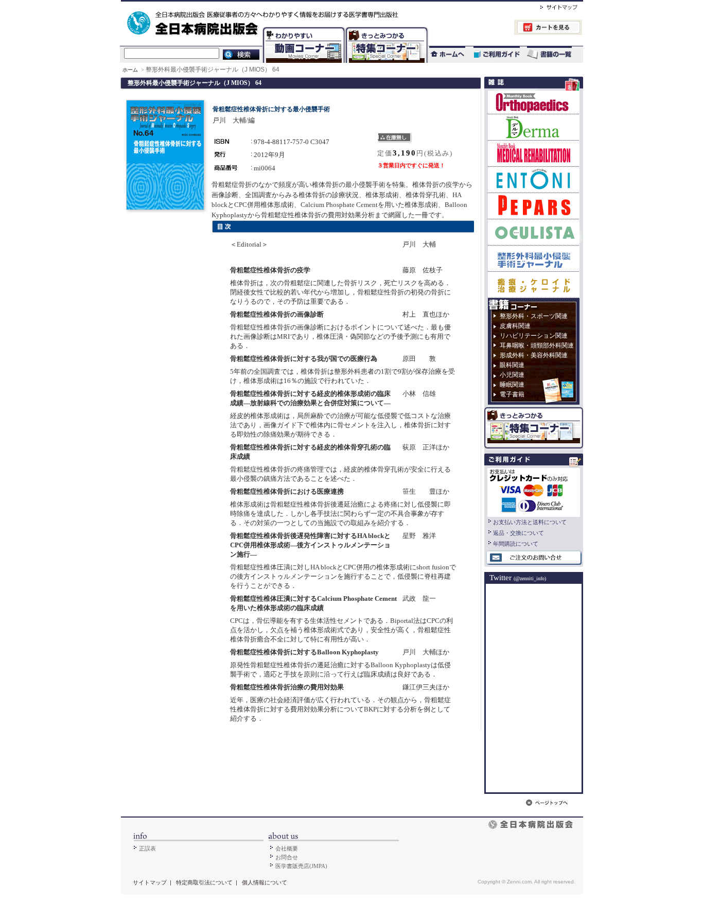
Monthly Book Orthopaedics (533, 102)
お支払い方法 (533, 491)
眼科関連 (512, 365)
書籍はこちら (550, 54)
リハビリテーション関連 (534, 335)
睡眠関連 (512, 384)
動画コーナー (301, 28)
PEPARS (533, 206)
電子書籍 (512, 394)
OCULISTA (533, 232)
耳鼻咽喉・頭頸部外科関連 (537, 345)
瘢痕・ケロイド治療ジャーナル (533, 284)
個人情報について (264, 882)
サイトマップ (548, 5)
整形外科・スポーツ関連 (534, 316)
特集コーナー (386, 28)
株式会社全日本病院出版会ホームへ (317, 5)
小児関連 (512, 374)
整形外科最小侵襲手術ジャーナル (533, 258)
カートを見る (505, 28)
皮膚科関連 (515, 325)
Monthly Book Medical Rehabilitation (533, 153)
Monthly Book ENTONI (533, 179)
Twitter (517, 578)
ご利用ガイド (491, 54)
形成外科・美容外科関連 (534, 355)
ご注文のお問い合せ (533, 558)
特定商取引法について (204, 882)
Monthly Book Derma (533, 127)
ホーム (130, 70)
